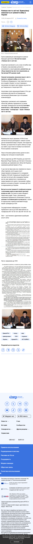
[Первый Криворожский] (18, 2)
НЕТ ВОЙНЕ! (25, 339)
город (15, 333)
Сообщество (20, 425)
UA (8, 22)
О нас (18, 421)
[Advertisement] (16, 372)
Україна (5, 339)
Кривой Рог (6, 333)
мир (22, 333)
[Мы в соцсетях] (7, 404)
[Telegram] (8, 350)
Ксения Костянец (22, 18)
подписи (24, 336)
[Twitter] (18, 350)
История (4, 425)
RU (11, 22)
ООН (16, 336)
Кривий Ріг (15, 339)
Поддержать (5, 2)
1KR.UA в (9, 26)
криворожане (7, 336)
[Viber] (13, 350)
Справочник (5, 433)
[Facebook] (3, 350)
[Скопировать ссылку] (23, 350)
